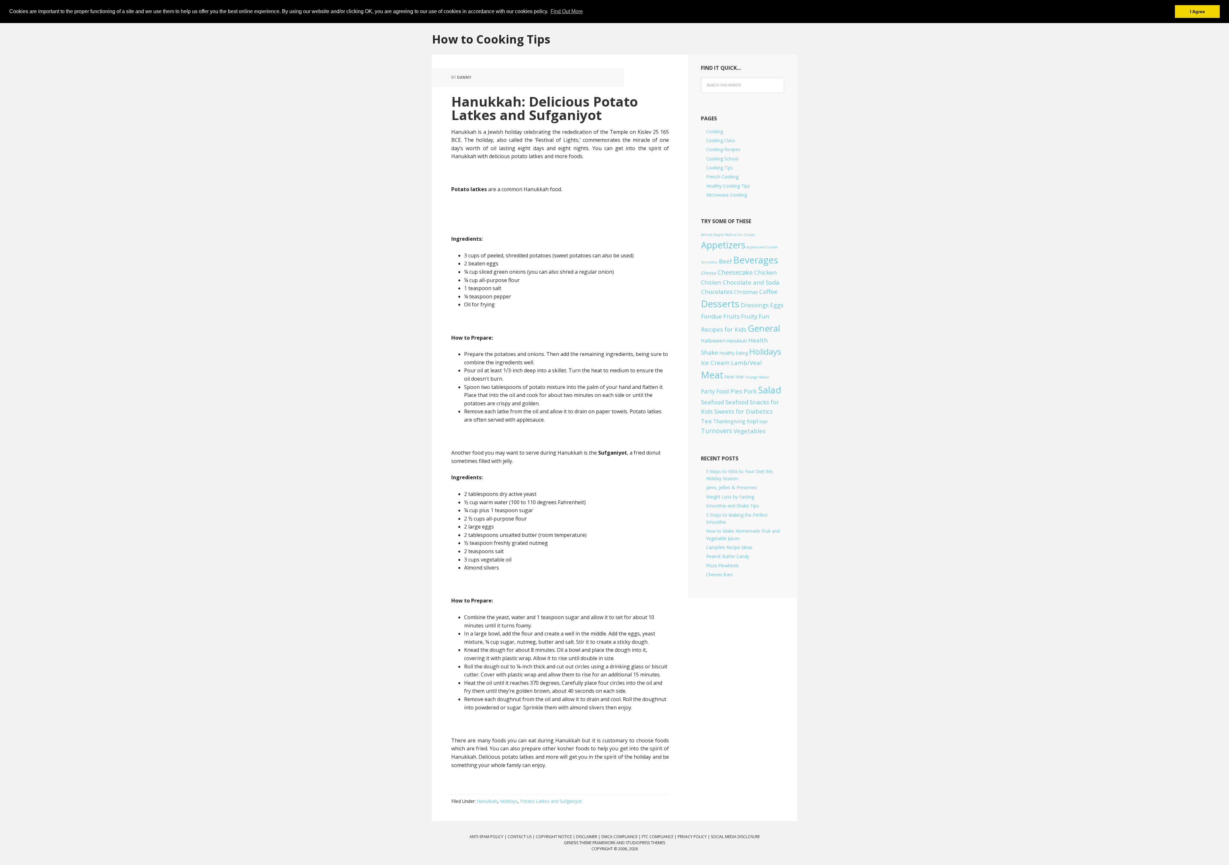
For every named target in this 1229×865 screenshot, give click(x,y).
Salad (769, 390)
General (764, 328)
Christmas (746, 291)
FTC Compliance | (660, 836)
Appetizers (723, 245)
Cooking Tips (719, 168)
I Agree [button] (1197, 11)
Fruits (731, 316)
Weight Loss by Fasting (730, 497)
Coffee (768, 291)
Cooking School (722, 159)
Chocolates (717, 291)
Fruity (749, 316)
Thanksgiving (729, 421)
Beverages (755, 260)
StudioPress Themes (645, 842)
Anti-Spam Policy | (489, 836)
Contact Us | (522, 836)
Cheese (708, 273)
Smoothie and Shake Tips (732, 506)
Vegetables (750, 431)
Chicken (765, 272)
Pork (750, 391)
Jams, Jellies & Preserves (731, 487)
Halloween (713, 340)
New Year (734, 377)
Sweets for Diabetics (743, 411)
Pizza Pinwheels (722, 565)
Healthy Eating (733, 353)
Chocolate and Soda (751, 282)
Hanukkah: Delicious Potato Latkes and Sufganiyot (544, 108)
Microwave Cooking (726, 195)
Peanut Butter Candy (727, 556)
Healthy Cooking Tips (728, 186)
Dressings (755, 305)
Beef (725, 261)
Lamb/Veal (746, 363)
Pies (736, 391)
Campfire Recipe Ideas (729, 547)
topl (752, 421)
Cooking (714, 131)
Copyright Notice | (556, 836)
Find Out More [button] (566, 11)
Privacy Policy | (694, 836)
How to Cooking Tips (491, 38)
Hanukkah (487, 801)
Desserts (720, 303)
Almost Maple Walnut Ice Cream (728, 234)
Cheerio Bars (719, 574)
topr (763, 421)
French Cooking (722, 177)
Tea (706, 421)
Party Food (715, 391)
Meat (712, 374)
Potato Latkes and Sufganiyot (551, 801)
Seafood (712, 402)
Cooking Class (720, 140)
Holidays (509, 801)
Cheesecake (735, 272)
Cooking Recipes (723, 149)
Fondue (711, 316)
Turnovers (716, 430)
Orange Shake (757, 377)
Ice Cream (715, 363)
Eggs (776, 305)
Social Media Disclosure (735, 836)
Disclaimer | (588, 836)
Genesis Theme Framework (589, 842)
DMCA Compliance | (621, 836)
